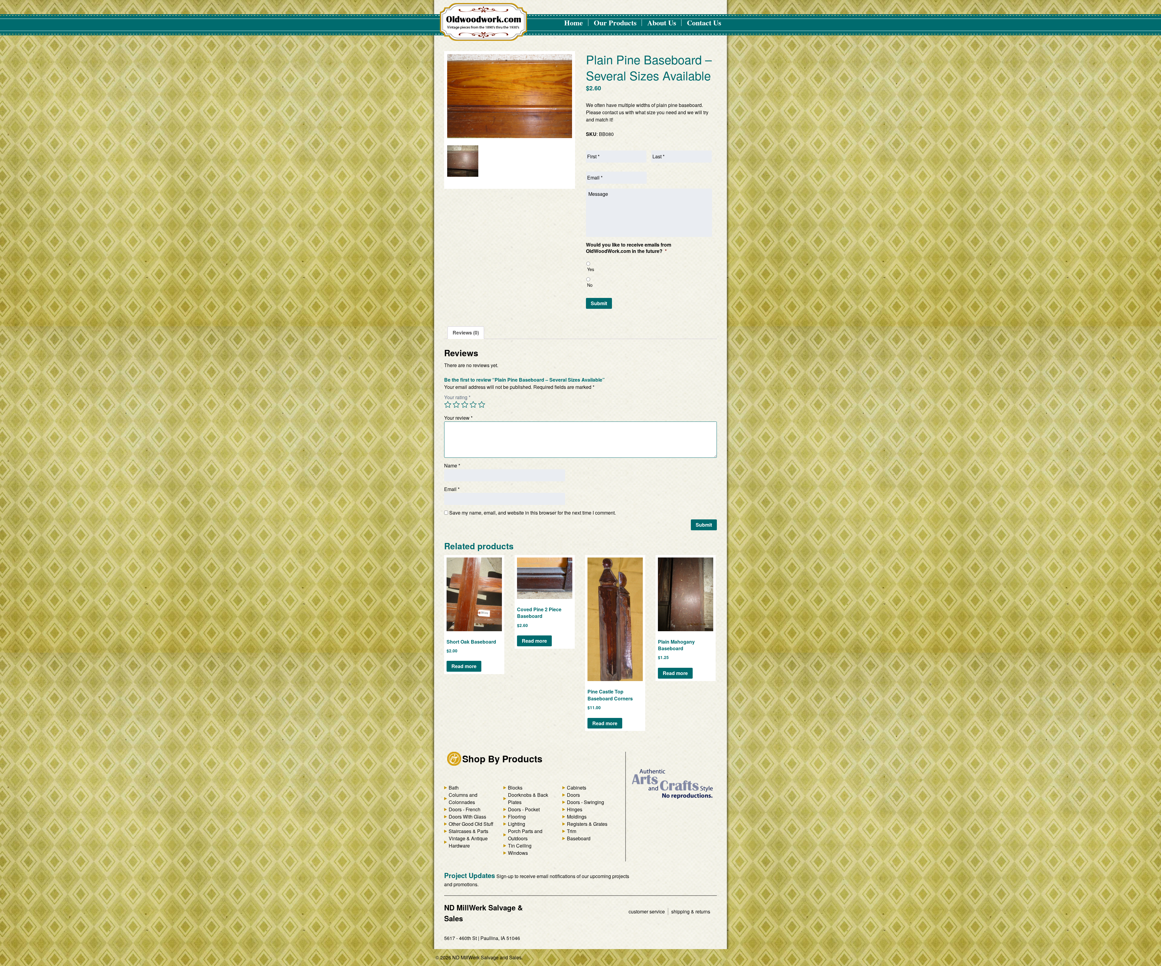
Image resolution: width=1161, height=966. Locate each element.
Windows (518, 852)
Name (452, 465)
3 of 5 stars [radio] (464, 404)
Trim (571, 831)
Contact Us (704, 22)
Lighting (516, 823)
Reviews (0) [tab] (466, 332)
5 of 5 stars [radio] (481, 404)
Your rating (457, 397)
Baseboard (578, 838)
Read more (463, 666)
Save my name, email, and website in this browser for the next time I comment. (532, 512)
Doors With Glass (467, 816)
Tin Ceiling (520, 845)
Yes (590, 269)
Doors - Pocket (524, 809)
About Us (661, 22)
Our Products (615, 22)
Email (452, 489)
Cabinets (576, 787)
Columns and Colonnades (463, 798)
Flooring (517, 816)
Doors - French (464, 809)
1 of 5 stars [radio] (447, 404)
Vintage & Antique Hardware (468, 842)
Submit (599, 303)
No (590, 285)
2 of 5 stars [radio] (456, 404)
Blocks (515, 787)
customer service (647, 911)
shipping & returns (690, 911)
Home (573, 22)
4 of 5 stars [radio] (473, 404)
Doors (573, 794)
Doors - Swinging (585, 802)
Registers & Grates (587, 823)
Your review (458, 417)
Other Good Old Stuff (471, 823)
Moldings (577, 816)
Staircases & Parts (468, 831)
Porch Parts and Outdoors (525, 835)
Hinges (574, 809)
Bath (454, 787)
